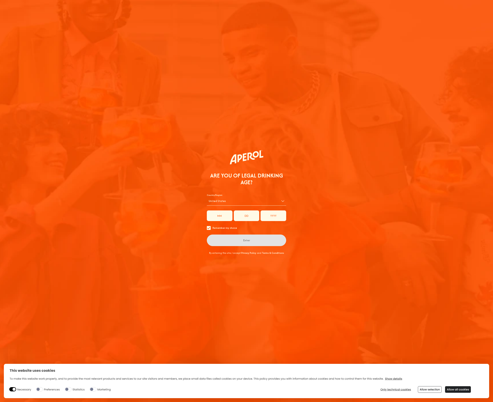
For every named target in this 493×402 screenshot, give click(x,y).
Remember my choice (225, 228)
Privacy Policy (248, 253)
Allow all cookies (458, 389)
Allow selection (430, 389)
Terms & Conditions (273, 253)
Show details (393, 378)
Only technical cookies (396, 389)
